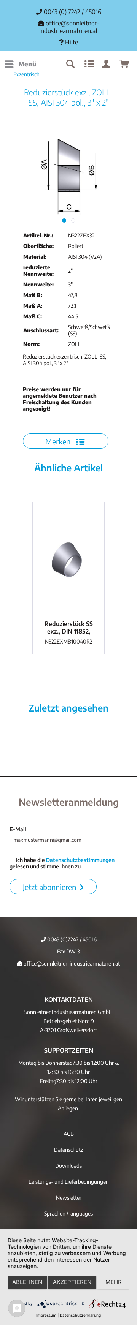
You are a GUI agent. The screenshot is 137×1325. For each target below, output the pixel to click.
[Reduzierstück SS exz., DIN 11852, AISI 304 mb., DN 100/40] (68, 559)
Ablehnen (27, 1281)
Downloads (68, 1165)
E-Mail (18, 829)
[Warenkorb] (124, 64)
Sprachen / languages (68, 1213)
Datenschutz (68, 1149)
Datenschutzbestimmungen (80, 860)
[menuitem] (20, 64)
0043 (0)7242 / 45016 (71, 939)
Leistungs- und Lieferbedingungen (69, 1181)
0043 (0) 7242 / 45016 (71, 12)
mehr (113, 1281)
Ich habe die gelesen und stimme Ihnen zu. (62, 863)
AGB (69, 1134)
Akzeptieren (72, 1281)
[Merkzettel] (88, 64)
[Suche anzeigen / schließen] (70, 64)
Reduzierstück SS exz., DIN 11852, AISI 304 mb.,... (69, 627)
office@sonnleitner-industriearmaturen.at (69, 27)
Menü (27, 64)
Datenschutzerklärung (80, 1315)
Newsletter (68, 1197)
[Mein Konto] (106, 64)
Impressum (46, 1315)
